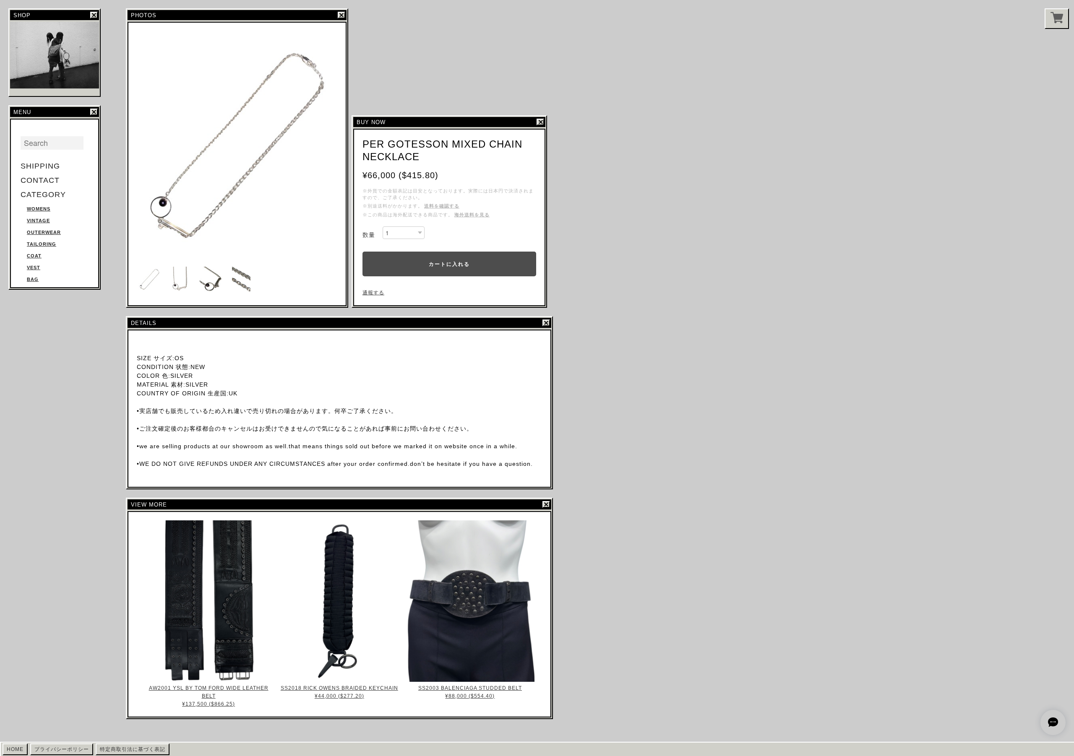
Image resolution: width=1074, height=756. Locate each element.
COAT (34, 255)
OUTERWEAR (44, 232)
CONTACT (40, 180)
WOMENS (38, 208)
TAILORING (41, 244)
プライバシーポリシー (61, 749)
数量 (368, 234)
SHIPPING (40, 166)
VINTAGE (38, 220)
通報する (373, 293)
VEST (33, 267)
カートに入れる (449, 264)
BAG (33, 279)
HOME (15, 749)
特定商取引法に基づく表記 (132, 749)
